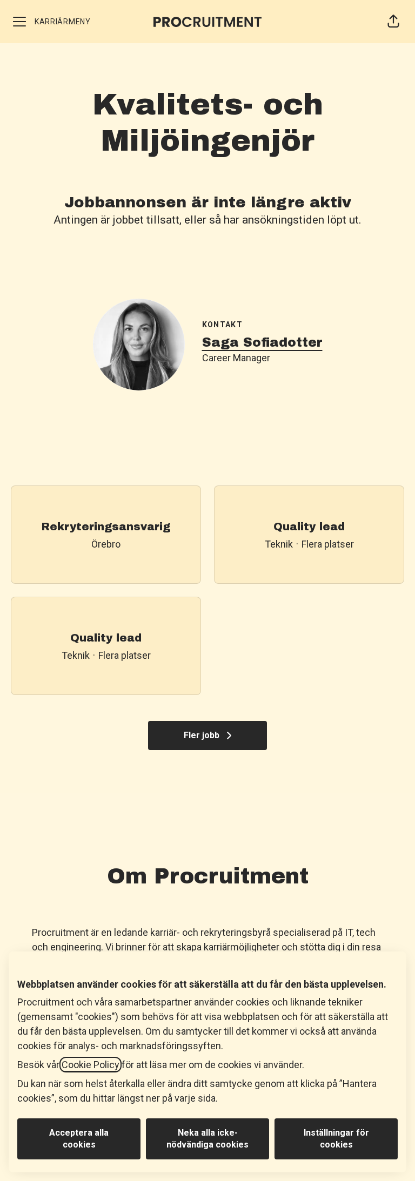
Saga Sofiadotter (262, 342)
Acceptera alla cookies (79, 1139)
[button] (393, 21)
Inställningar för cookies (336, 1139)
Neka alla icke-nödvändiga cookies (207, 1139)
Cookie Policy (90, 1064)
